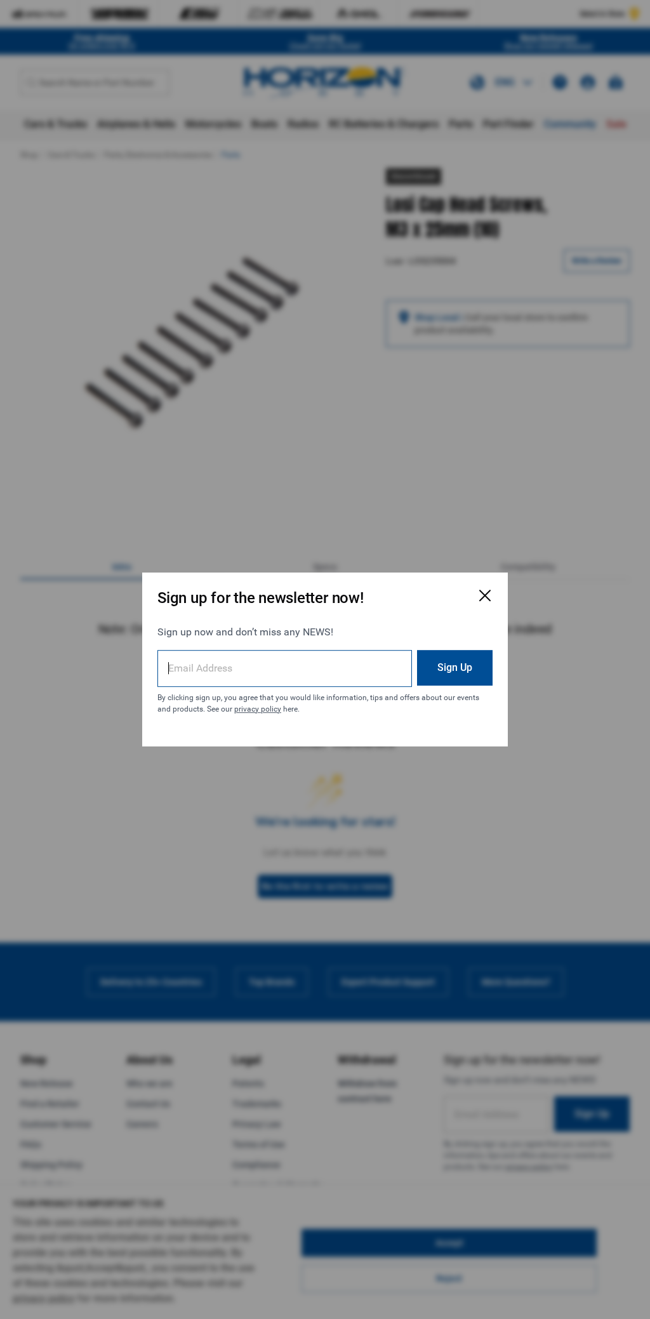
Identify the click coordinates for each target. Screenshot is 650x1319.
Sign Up (454, 667)
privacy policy (257, 709)
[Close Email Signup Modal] (485, 595)
